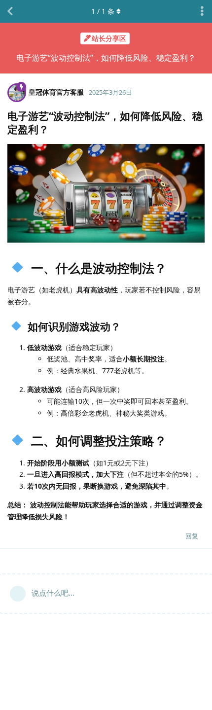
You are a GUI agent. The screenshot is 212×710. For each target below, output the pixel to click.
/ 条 (102, 11)
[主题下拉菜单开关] (202, 11)
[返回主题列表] (10, 11)
